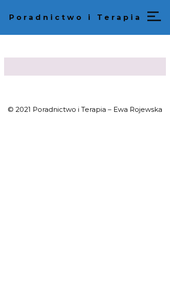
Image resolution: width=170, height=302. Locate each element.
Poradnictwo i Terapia (75, 17)
